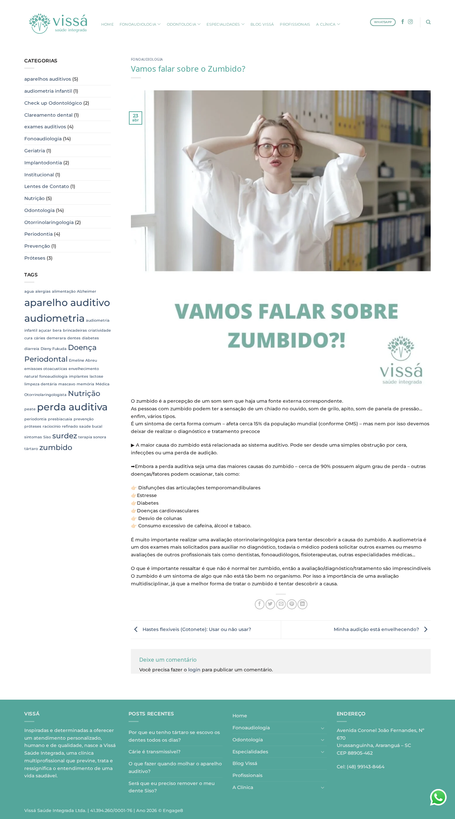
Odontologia (39, 210)
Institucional (39, 175)
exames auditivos (45, 127)
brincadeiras (75, 330)
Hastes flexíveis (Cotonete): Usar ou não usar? (196, 629)
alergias (43, 291)
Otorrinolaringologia (49, 222)
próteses (32, 426)
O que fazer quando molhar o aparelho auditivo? (175, 767)
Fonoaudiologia (43, 139)
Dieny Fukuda (54, 349)
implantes (78, 376)
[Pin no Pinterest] (291, 604)
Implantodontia (43, 163)
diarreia (31, 349)
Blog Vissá (244, 763)
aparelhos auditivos (47, 79)
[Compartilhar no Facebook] (259, 604)
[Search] (428, 22)
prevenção (84, 419)
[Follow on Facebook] (402, 22)
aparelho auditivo (67, 302)
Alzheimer (86, 291)
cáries (39, 338)
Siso (47, 437)
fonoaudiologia (53, 376)
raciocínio (52, 426)
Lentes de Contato (46, 186)
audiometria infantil (48, 91)
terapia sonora (92, 437)
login (194, 670)
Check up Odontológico (53, 103)
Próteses (34, 258)
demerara (56, 338)
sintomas (33, 437)
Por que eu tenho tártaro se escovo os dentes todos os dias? (174, 736)
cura (28, 338)
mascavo (66, 384)
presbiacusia (60, 419)
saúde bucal (90, 426)
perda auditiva (72, 407)
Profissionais (247, 775)
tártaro (31, 449)
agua (29, 291)
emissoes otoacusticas (45, 369)
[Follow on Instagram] (410, 22)
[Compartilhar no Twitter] (270, 604)
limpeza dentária (40, 384)
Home (239, 716)
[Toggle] (323, 728)
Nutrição (34, 198)
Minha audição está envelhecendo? (377, 629)
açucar (45, 330)
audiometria (54, 318)
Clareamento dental (48, 115)
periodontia (35, 419)
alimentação (64, 291)
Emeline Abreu (83, 360)
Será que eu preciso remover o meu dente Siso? (172, 787)
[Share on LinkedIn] (302, 604)
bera (57, 330)
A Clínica (242, 787)
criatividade (99, 330)
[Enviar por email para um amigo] (281, 604)
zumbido (55, 447)
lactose (96, 376)
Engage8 (173, 810)
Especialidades (250, 752)
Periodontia (38, 234)
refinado (70, 426)
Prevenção (37, 246)
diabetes (90, 338)
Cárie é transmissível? (155, 752)
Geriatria (34, 151)
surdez (64, 435)
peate (30, 409)
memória (85, 384)
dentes (74, 338)
